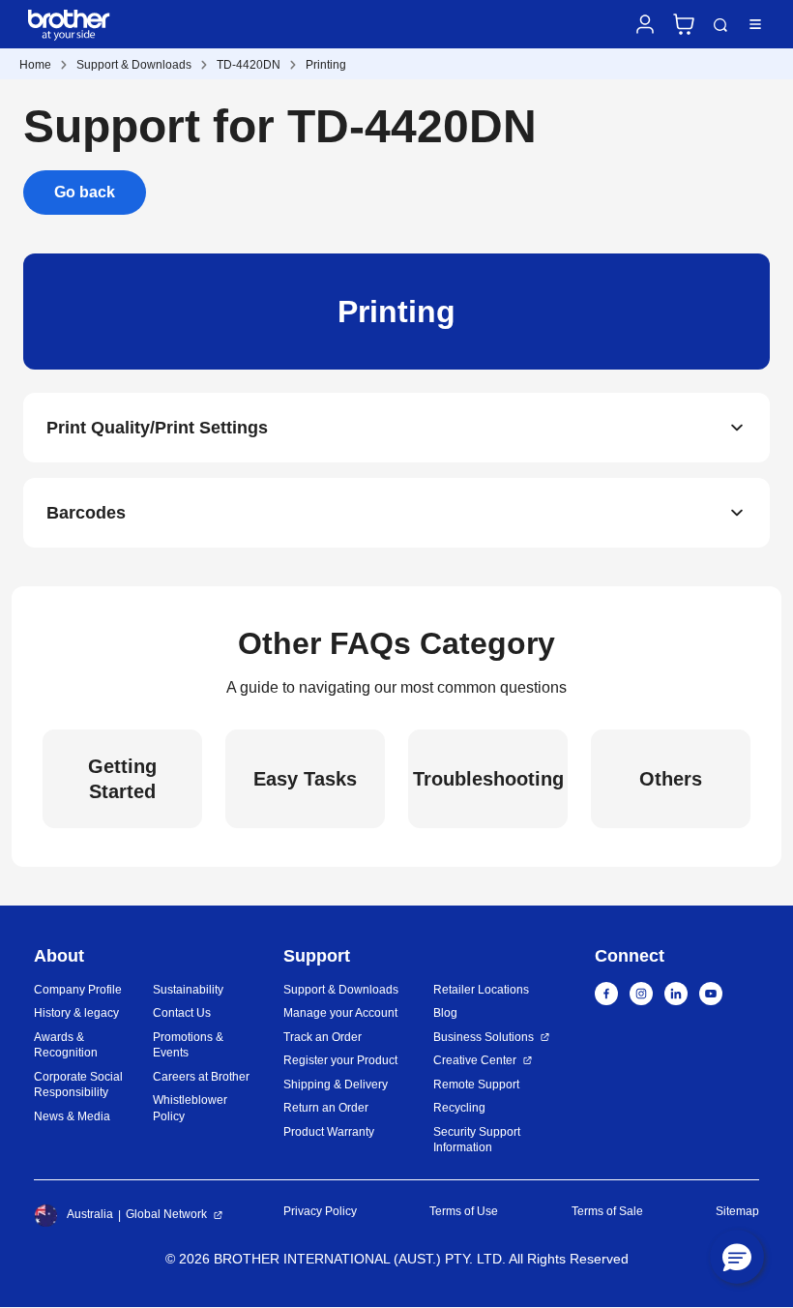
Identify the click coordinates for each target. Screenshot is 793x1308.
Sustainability (188, 989)
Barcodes (86, 512)
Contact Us (182, 1013)
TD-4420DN (248, 65)
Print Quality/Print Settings (157, 427)
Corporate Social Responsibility (78, 1085)
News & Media (72, 1116)
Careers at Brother (201, 1077)
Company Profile (78, 989)
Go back (84, 192)
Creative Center (474, 1060)
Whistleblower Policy (190, 1108)
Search (720, 25)
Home (35, 65)
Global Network (166, 1214)
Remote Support (476, 1084)
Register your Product (340, 1060)
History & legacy (76, 1013)
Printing (326, 65)
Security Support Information (476, 1140)
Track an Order (322, 1037)
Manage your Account (340, 1013)
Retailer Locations (481, 989)
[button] (737, 1257)
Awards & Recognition (66, 1045)
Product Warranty (328, 1132)
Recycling (459, 1108)
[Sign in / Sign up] (645, 24)
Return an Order (325, 1108)
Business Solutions (483, 1037)
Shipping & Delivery (335, 1084)
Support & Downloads (133, 65)
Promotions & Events (188, 1045)
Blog (445, 1013)
